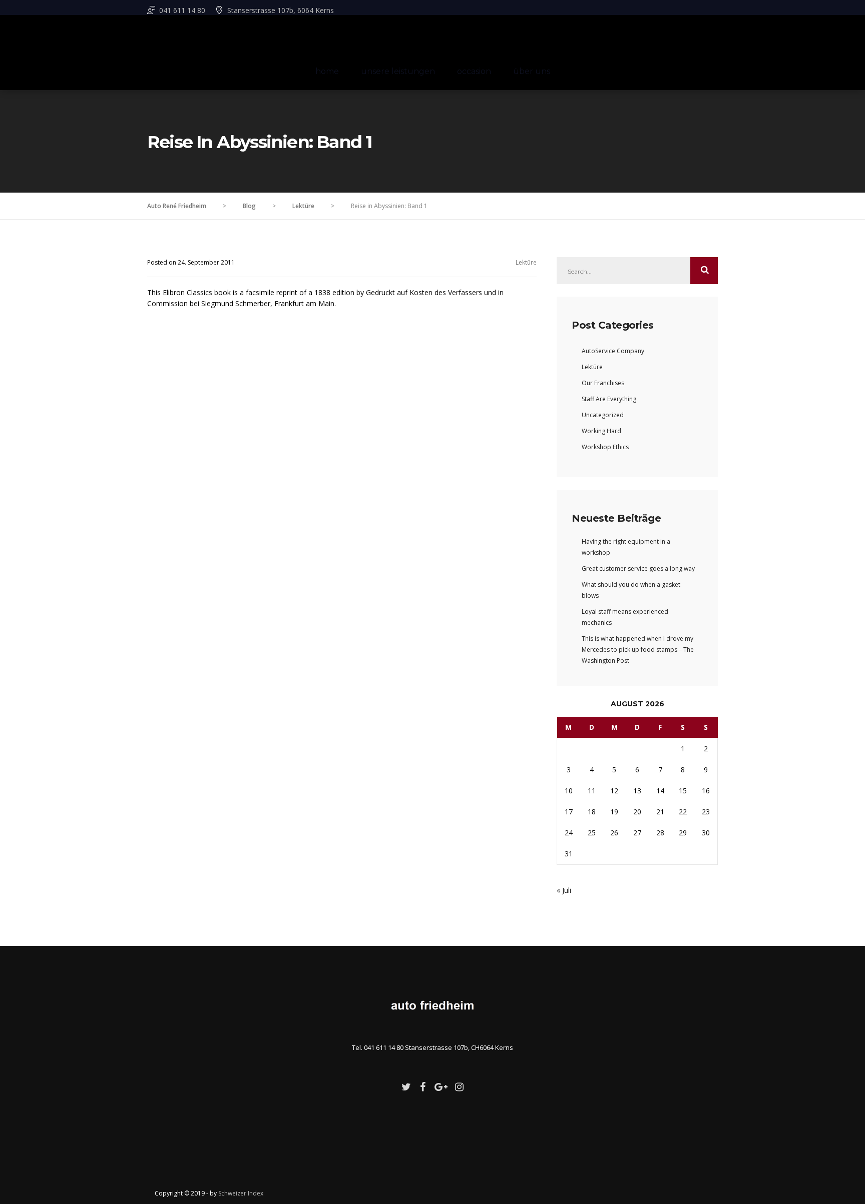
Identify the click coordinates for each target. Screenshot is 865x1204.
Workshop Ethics (605, 447)
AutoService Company (613, 351)
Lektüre (526, 262)
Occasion (474, 71)
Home (327, 71)
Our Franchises (603, 383)
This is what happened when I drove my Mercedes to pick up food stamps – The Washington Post (638, 649)
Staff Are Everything (609, 399)
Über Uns (531, 71)
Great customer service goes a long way (638, 568)
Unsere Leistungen (398, 71)
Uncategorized (603, 415)
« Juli (564, 890)
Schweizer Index (240, 1193)
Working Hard (601, 431)
